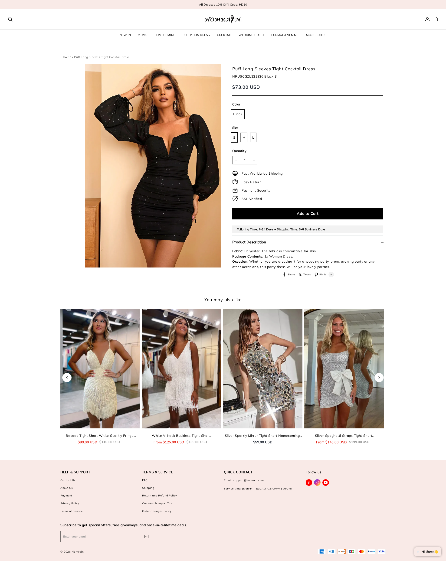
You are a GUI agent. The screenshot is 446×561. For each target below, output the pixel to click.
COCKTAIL (224, 35)
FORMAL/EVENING (285, 35)
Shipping (148, 487)
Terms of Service (71, 511)
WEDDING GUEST (251, 35)
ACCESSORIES (316, 35)
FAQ (145, 480)
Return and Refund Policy (159, 495)
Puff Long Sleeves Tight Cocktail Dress (101, 57)
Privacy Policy (69, 503)
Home (67, 57)
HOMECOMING (165, 35)
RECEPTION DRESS (196, 35)
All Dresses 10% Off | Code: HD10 (223, 4)
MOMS (142, 35)
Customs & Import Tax (157, 503)
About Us (66, 487)
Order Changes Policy (156, 511)
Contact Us (67, 480)
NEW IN (125, 35)
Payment (66, 495)
